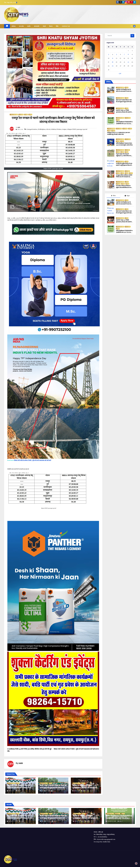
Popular (118, 183)
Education (127, 117)
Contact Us (66, 26)
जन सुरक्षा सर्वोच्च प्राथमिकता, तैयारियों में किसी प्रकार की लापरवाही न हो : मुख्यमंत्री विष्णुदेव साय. (124, 177)
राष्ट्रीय (28, 26)
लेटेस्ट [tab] (114, 195)
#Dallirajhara (42, 129)
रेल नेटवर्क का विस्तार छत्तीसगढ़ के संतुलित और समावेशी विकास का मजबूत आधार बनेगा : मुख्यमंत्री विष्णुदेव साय (124, 187)
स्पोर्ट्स (44, 26)
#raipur (64, 129)
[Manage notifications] (136, 863)
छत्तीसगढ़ (14, 26)
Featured (21, 114)
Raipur (130, 128)
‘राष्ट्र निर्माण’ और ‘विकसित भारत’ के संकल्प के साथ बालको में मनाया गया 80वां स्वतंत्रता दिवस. (20, 788)
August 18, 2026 (46, 821)
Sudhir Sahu (106, 842)
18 (112, 62)
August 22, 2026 (13, 821)
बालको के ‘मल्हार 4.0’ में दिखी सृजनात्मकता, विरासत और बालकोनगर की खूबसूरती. (84, 788)
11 (112, 58)
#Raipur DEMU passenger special (77, 129)
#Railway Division (56, 129)
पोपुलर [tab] (128, 196)
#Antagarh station (31, 129)
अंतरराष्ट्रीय (36, 26)
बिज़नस (50, 26)
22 (128, 62)
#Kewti (48, 129)
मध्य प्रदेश (21, 26)
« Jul (120, 73)
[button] (131, 26)
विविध (57, 26)
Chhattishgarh (13, 114)
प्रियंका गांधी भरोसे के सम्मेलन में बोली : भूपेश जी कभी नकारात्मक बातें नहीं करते (32, 460)
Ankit (18, 127)
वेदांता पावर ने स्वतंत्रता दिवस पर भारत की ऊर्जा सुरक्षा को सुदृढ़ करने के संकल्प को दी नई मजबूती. (53, 788)
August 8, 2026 (112, 821)
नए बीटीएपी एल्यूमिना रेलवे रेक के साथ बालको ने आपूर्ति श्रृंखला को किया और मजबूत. (124, 165)
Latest (117, 173)
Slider (26, 114)
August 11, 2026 (79, 821)
